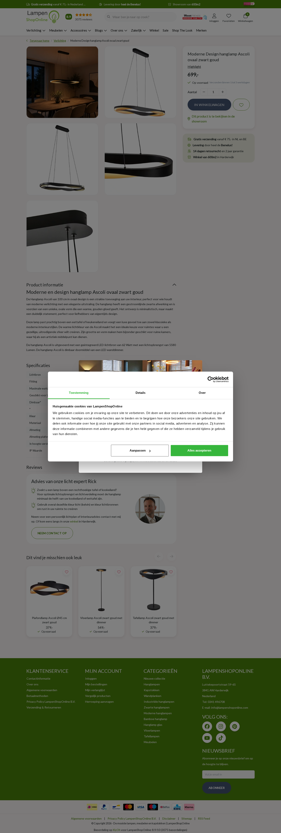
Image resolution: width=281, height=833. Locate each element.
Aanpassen (138, 450)
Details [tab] (141, 392)
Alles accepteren (199, 450)
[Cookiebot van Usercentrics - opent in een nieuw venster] (211, 379)
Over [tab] (202, 392)
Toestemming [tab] (78, 392)
